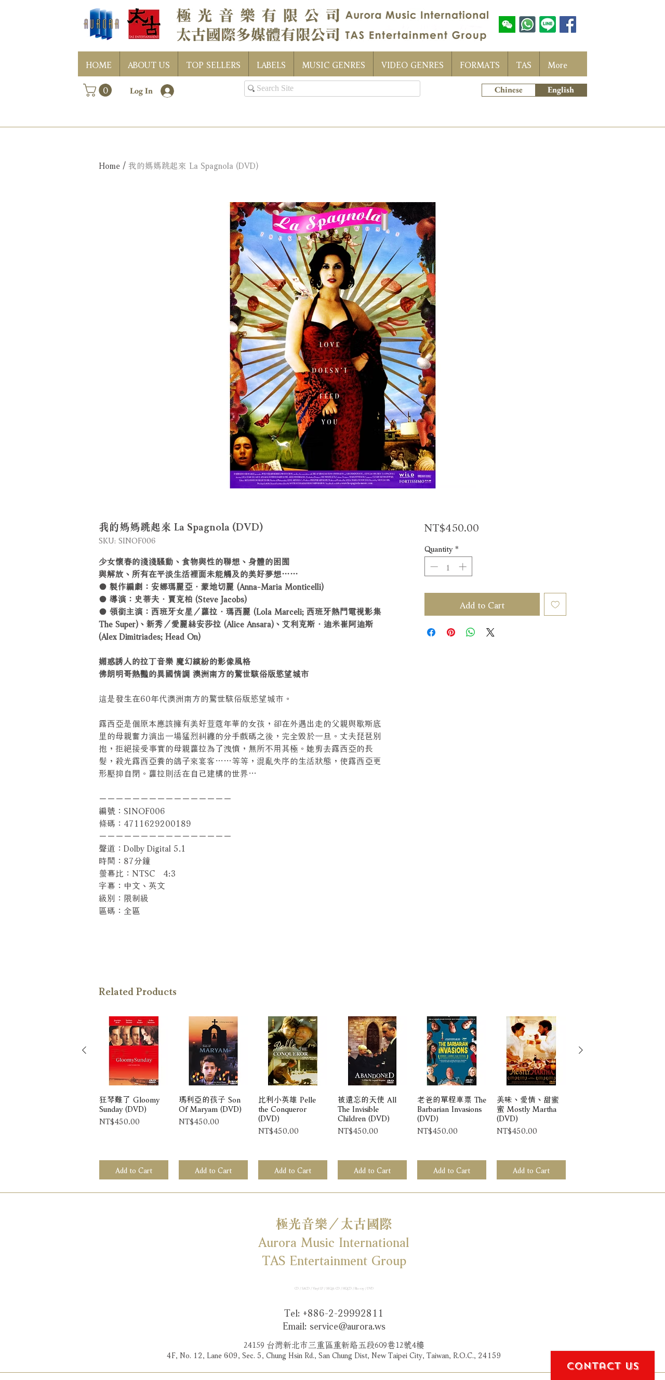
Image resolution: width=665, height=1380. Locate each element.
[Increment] (464, 566)
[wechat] (507, 24)
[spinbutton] (448, 566)
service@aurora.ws (347, 1325)
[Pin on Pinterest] (451, 632)
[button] (99, 90)
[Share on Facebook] (431, 632)
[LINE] (547, 24)
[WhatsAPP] (527, 24)
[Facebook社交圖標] (568, 24)
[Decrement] (433, 566)
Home (109, 164)
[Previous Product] (84, 1050)
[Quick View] (133, 1050)
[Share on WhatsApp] (470, 632)
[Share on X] (490, 632)
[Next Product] (581, 1050)
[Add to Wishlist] (555, 604)
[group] (332, 1098)
